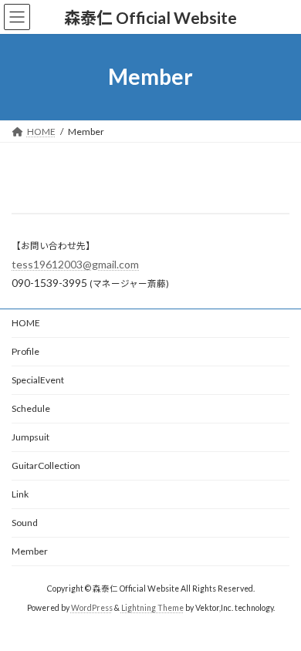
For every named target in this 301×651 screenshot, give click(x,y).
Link (20, 494)
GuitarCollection (46, 465)
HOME (26, 323)
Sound (25, 522)
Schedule (31, 408)
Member (30, 551)
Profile (25, 351)
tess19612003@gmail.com (75, 264)
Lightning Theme (152, 607)
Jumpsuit (30, 437)
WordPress (92, 607)
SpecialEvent (38, 380)
